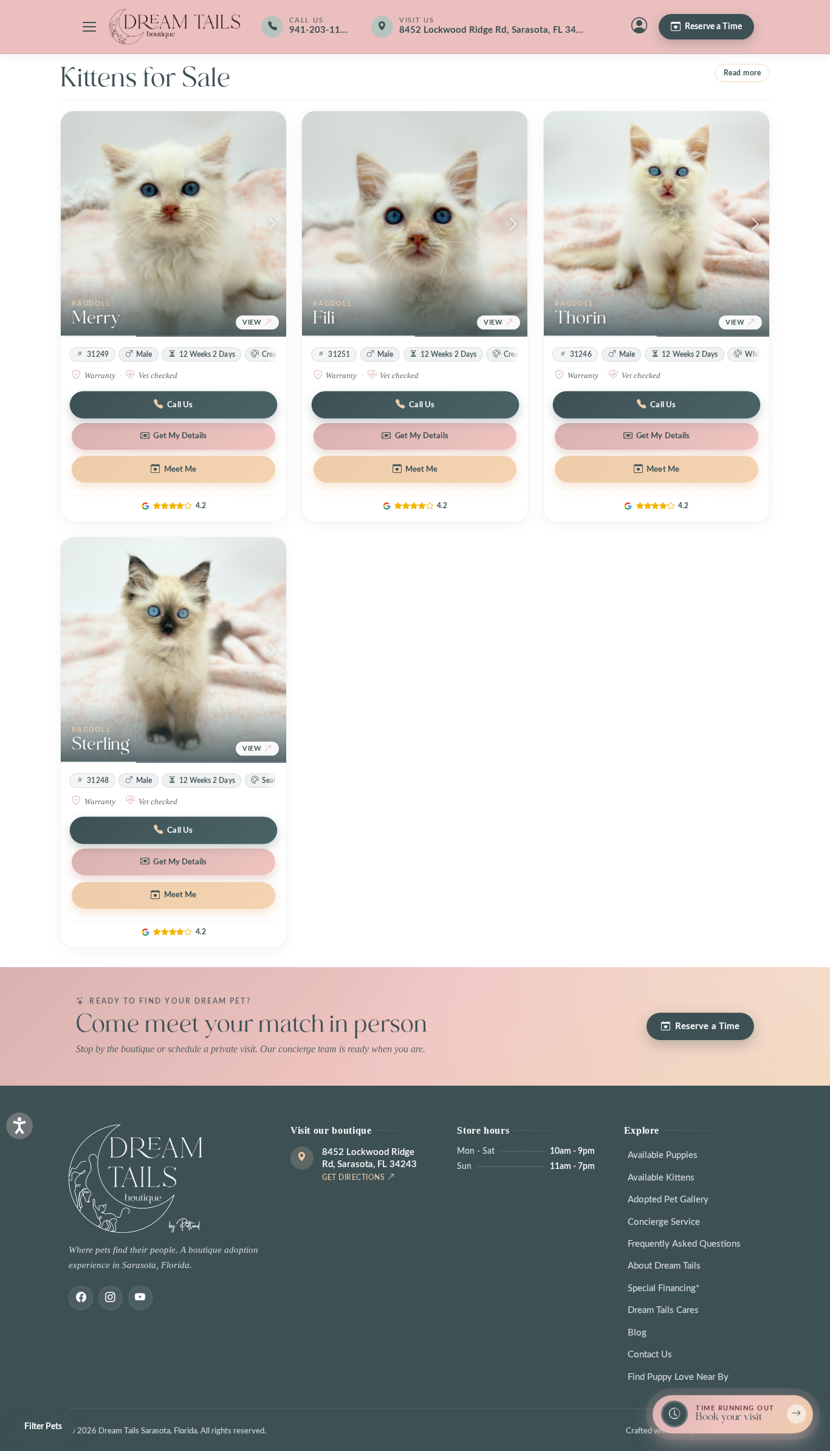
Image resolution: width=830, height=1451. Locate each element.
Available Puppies (663, 1155)
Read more (742, 73)
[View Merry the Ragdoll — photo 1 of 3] (173, 224)
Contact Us (650, 1354)
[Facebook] (81, 1298)
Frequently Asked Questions (684, 1244)
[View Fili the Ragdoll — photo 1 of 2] (414, 224)
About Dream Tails (664, 1265)
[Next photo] (272, 224)
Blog (637, 1332)
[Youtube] (140, 1298)
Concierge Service (664, 1222)
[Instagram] (110, 1298)
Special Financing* (663, 1288)
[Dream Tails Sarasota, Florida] (174, 27)
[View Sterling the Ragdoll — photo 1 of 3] (173, 650)
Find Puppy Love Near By (678, 1377)
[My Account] (639, 26)
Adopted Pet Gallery (668, 1199)
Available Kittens (661, 1177)
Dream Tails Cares (663, 1310)
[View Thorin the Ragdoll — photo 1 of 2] (656, 224)
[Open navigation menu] (89, 26)
